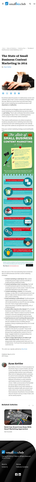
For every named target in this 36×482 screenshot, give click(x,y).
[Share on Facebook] (4, 94)
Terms (3, 458)
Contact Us (5, 467)
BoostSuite (24, 349)
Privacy (8, 458)
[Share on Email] (19, 94)
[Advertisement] (18, 28)
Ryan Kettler (7, 67)
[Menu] (2, 3)
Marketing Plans (22, 48)
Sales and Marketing (11, 48)
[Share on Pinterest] (12, 94)
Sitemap (18, 464)
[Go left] (29, 405)
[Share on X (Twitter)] (8, 94)
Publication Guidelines (22, 467)
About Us (4, 464)
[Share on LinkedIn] (15, 94)
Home (3, 48)
